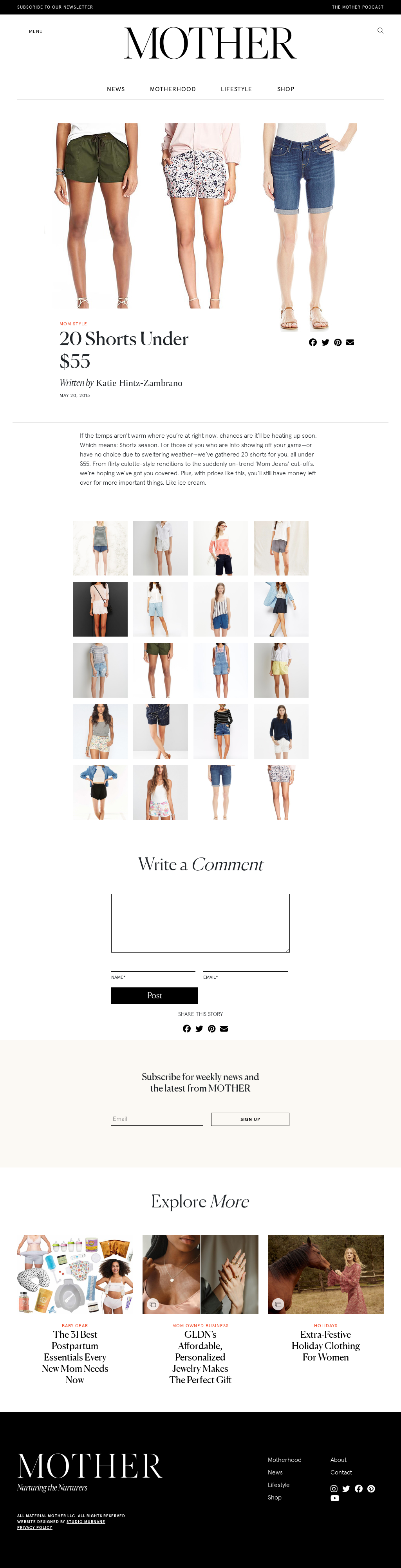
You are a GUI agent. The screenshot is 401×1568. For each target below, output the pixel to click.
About (339, 1459)
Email (210, 977)
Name (118, 977)
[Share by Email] (350, 343)
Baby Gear (75, 1325)
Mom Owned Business (200, 1325)
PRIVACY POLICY (34, 1527)
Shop (285, 89)
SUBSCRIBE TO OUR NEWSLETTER (55, 7)
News (116, 89)
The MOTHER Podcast (358, 7)
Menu (36, 31)
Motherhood (173, 89)
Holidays (326, 1325)
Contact (341, 1472)
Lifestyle (236, 89)
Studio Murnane (86, 1521)
